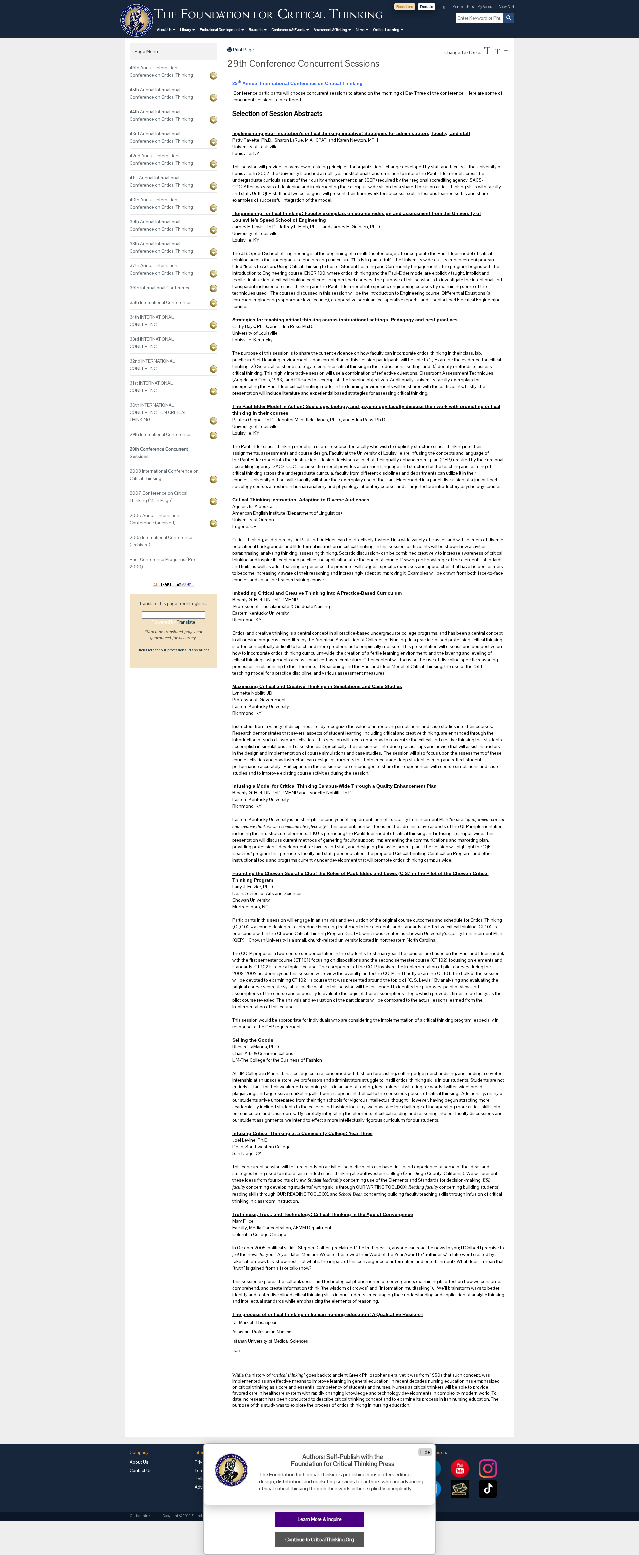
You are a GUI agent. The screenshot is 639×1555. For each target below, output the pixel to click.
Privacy (202, 1462)
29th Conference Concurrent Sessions (159, 452)
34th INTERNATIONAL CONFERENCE (152, 320)
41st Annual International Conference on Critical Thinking (161, 181)
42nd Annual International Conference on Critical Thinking (161, 159)
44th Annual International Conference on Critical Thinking (161, 115)
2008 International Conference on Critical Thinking (164, 474)
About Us (139, 1462)
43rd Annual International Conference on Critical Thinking (161, 137)
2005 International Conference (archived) (161, 541)
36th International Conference (160, 288)
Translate (186, 622)
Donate (426, 6)
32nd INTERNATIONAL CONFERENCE (152, 364)
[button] (166, 30)
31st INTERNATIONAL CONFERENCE (151, 386)
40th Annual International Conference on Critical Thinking (161, 203)
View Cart (506, 6)
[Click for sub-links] (213, 76)
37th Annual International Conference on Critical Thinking (161, 269)
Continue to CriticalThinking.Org (319, 1539)
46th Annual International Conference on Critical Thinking (161, 71)
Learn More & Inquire (320, 1519)
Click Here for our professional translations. (173, 650)
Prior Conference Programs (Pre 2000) (162, 563)
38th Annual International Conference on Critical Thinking (161, 247)
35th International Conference (160, 302)
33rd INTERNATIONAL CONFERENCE (152, 342)
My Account (487, 6)
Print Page (243, 50)
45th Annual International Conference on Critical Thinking (161, 93)
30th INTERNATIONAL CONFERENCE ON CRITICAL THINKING (158, 412)
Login (444, 6)
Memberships (463, 6)
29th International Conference (160, 434)
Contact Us (141, 1470)
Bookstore (404, 6)
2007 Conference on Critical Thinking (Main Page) (158, 496)
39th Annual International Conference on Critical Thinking (161, 225)
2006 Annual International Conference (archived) (156, 519)
